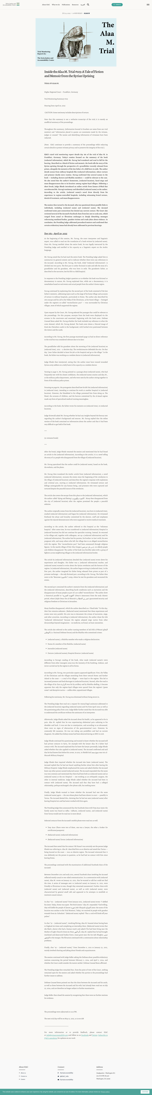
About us (23, 1073)
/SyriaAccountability (66, 1073)
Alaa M (87, 13)
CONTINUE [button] (145, 1092)
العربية (83, 5)
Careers (23, 1079)
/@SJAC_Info (64, 1076)
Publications (66, 5)
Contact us (24, 1076)
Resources (75, 5)
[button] (148, 4)
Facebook (84, 1035)
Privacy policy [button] (105, 1092)
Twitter (94, 1035)
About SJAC (46, 5)
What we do (56, 5)
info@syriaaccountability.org (57, 1035)
